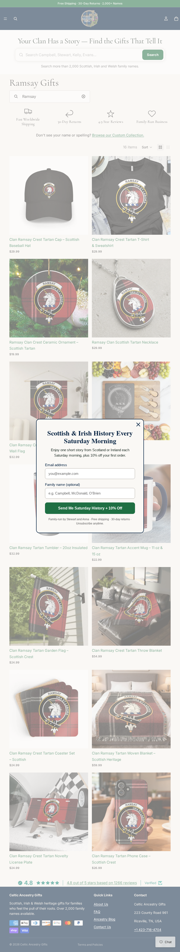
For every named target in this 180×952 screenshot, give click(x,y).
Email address (56, 465)
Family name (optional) (62, 485)
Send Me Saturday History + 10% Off (90, 508)
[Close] (138, 424)
